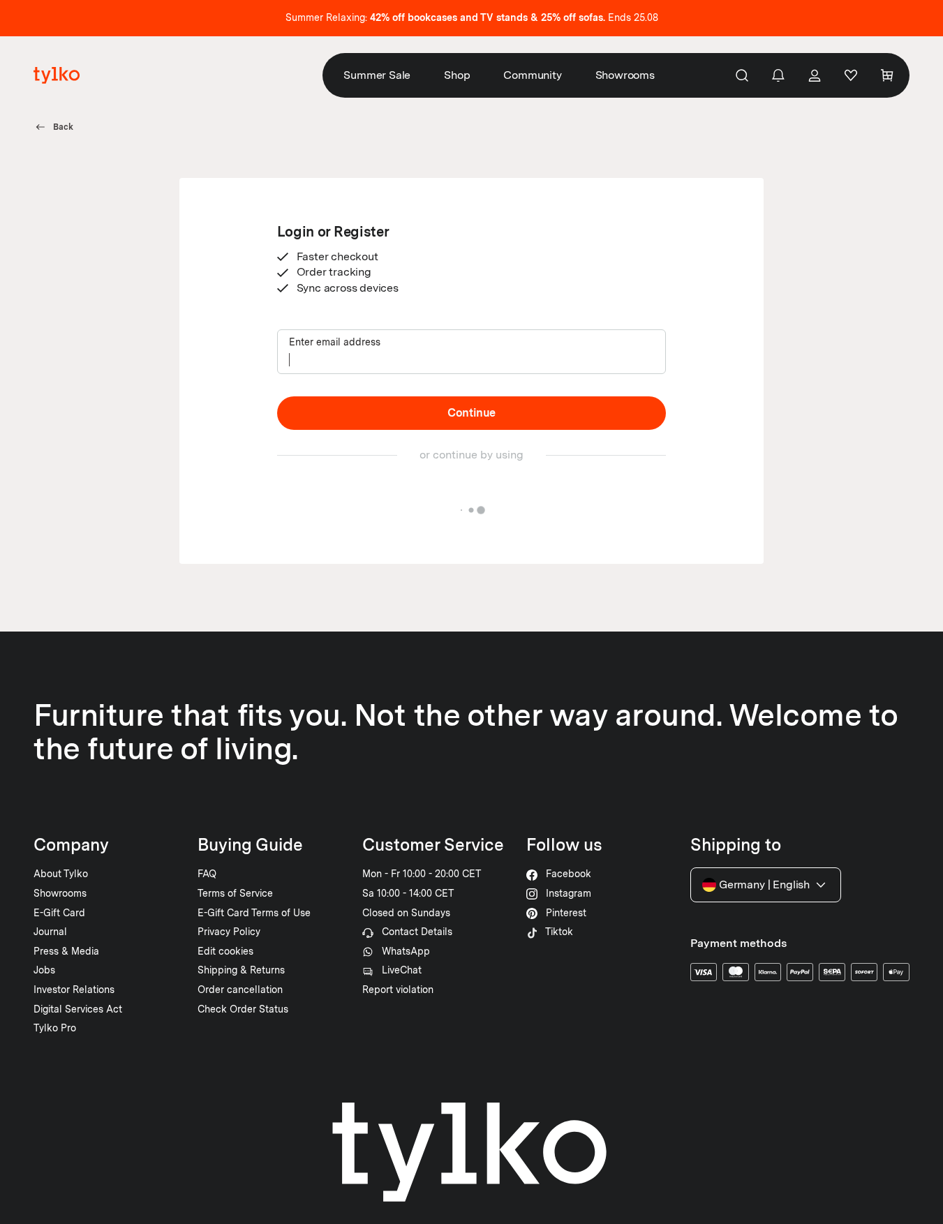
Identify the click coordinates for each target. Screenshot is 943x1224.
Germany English (764, 884)
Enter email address (334, 342)
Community (532, 75)
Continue (471, 412)
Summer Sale (376, 75)
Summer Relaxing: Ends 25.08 (471, 17)
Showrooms (625, 75)
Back (63, 127)
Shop (457, 75)
